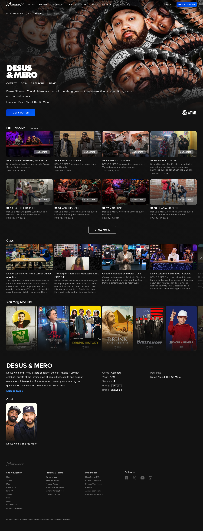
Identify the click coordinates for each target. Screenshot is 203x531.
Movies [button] (58, 4)
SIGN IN (168, 4)
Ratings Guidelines (93, 484)
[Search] (128, 4)
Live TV (94, 4)
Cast (29, 13)
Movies (9, 484)
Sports (9, 494)
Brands (9, 498)
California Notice (53, 494)
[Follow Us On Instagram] (150, 477)
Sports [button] (107, 4)
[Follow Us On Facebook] (126, 477)
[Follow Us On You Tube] (142, 477)
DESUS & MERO (14, 13)
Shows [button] (43, 4)
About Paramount (93, 491)
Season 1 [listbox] (34, 128)
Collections (11, 487)
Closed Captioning (93, 481)
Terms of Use (51, 477)
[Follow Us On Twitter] (134, 477)
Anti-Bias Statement (94, 494)
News (120, 4)
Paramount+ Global (14, 508)
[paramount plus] (15, 4)
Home (31, 4)
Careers (88, 487)
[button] (29, 269)
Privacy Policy (52, 484)
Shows (9, 481)
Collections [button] (76, 4)
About (38, 13)
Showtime (116, 390)
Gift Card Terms (52, 481)
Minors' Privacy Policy (55, 491)
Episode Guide (14, 391)
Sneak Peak (11, 505)
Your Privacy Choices (55, 487)
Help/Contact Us (92, 477)
